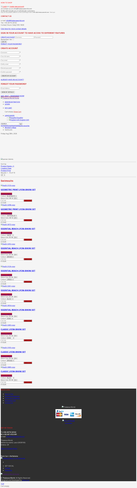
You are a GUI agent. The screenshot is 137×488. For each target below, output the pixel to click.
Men (13, 125)
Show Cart (17, 112)
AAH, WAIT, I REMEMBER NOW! (12, 96)
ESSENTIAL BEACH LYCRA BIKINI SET (18, 228)
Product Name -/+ (7, 166)
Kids (16, 125)
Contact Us (9, 403)
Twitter (7, 468)
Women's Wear (10, 127)
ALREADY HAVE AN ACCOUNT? (12, 80)
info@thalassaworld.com (15, 20)
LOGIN (7, 104)
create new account (16, 6)
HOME (3, 125)
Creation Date (6, 168)
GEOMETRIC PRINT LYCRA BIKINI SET (18, 189)
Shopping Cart (10, 400)
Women (8, 125)
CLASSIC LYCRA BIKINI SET (13, 329)
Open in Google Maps (9, 448)
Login (5, 6)
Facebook (8, 470)
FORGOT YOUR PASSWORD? (11, 44)
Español (19, 118)
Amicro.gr (25, 480)
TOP (2, 484)
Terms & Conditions (12, 398)
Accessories (25, 125)
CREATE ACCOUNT (8, 37)
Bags (19, 125)
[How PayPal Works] (68, 417)
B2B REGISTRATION (12, 102)
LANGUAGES (9, 115)
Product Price (6, 170)
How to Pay (9, 394)
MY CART (8, 108)
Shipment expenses (12, 396)
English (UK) (24, 120)
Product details (6, 194)
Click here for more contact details (13, 29)
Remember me (6, 39)
